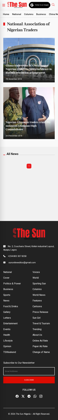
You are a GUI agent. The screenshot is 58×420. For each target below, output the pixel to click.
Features (37, 300)
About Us (37, 334)
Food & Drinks (10, 306)
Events (6, 329)
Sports (6, 295)
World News (39, 295)
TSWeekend (9, 352)
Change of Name (41, 352)
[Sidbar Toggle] (3, 5)
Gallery (6, 312)
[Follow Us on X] (23, 396)
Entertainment (10, 323)
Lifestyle (8, 340)
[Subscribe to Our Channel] (29, 396)
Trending (37, 329)
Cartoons (37, 306)
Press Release (40, 312)
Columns (28, 14)
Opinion (7, 346)
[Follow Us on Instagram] (40, 396)
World (36, 277)
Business (41, 14)
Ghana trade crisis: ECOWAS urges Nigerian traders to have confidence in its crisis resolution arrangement (29, 69)
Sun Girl (36, 317)
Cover (6, 277)
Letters (7, 317)
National (16, 14)
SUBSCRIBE (29, 380)
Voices (36, 272)
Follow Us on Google (42, 5)
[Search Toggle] (53, 4)
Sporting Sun (39, 283)
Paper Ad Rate (40, 346)
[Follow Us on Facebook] (17, 396)
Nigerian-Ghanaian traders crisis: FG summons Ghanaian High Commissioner (28, 126)
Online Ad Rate (40, 340)
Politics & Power (12, 283)
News (6, 300)
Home (6, 14)
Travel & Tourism (41, 323)
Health (6, 334)
